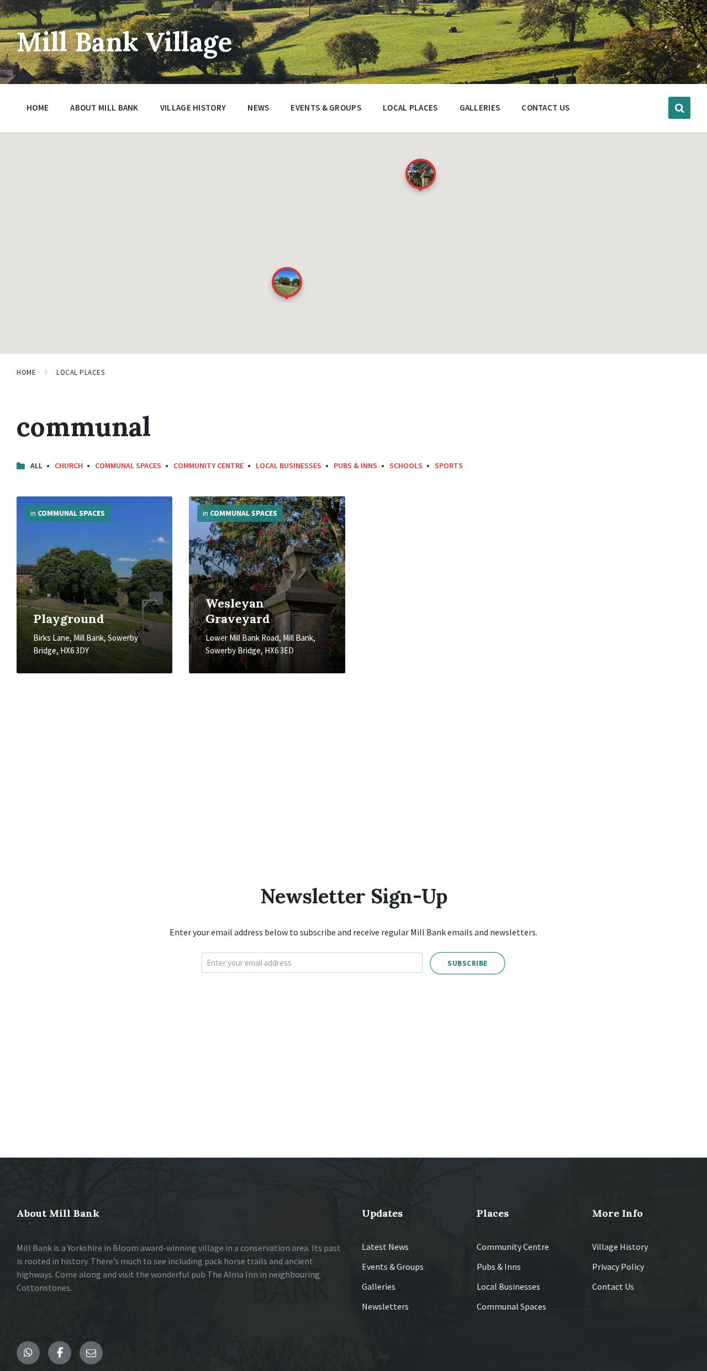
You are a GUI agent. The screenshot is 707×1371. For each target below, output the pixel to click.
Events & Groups (393, 1266)
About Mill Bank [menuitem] (104, 107)
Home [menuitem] (38, 107)
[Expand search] (679, 108)
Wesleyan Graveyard (237, 610)
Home (26, 372)
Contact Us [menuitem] (545, 107)
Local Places (80, 372)
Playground (68, 618)
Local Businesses (288, 465)
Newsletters (385, 1306)
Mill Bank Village (125, 42)
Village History (620, 1246)
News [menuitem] (258, 107)
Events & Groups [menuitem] (326, 107)
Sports (449, 465)
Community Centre (208, 465)
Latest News (385, 1246)
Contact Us (613, 1286)
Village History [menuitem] (193, 107)
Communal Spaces (128, 465)
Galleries (378, 1286)
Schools (406, 465)
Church (69, 465)
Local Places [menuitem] (410, 107)
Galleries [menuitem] (480, 107)
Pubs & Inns (355, 465)
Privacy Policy (618, 1266)
